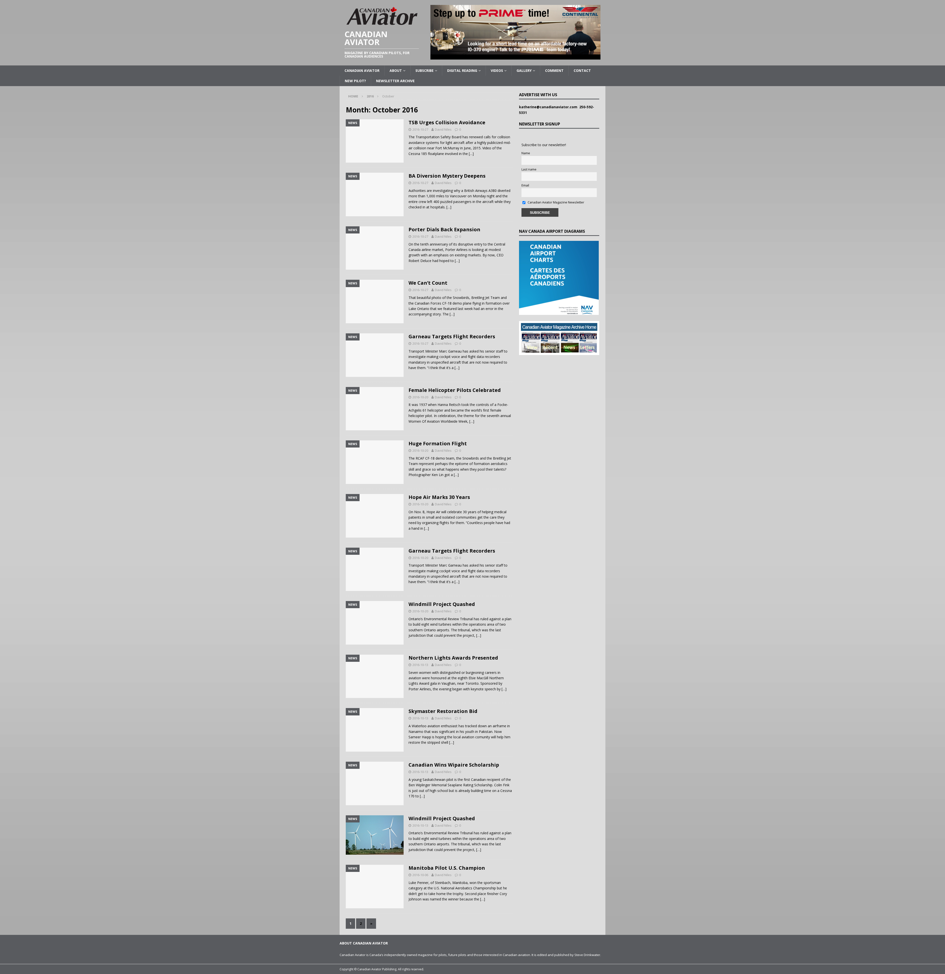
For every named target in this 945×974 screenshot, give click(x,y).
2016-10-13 (420, 665)
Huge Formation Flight (438, 443)
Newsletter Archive (395, 80)
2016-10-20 (420, 397)
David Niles (443, 129)
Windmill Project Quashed (442, 604)
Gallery (524, 70)
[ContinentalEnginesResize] (515, 56)
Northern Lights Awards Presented (453, 657)
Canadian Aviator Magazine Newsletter (555, 202)
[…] (471, 153)
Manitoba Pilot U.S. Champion (447, 868)
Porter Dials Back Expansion (444, 229)
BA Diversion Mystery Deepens (447, 175)
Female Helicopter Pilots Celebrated (455, 390)
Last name (528, 169)
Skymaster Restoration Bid (443, 711)
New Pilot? (355, 80)
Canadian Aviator (362, 70)
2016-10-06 (420, 875)
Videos (497, 70)
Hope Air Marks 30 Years (439, 497)
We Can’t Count (428, 282)
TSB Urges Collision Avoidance (447, 122)
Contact (582, 70)
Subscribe (424, 70)
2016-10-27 (420, 129)
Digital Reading (462, 70)
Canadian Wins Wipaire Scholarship (454, 764)
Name (525, 153)
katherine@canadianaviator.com (549, 107)
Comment (554, 70)
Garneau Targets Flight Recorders (452, 336)
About (396, 70)
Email (525, 185)
